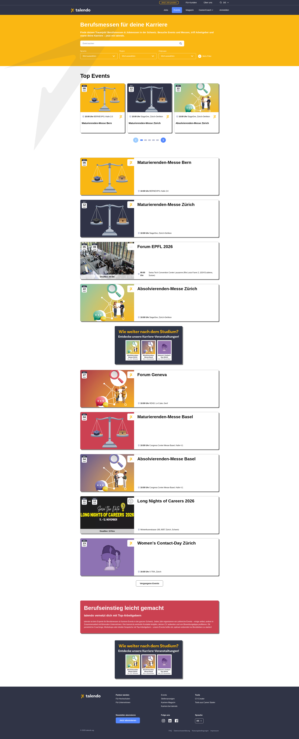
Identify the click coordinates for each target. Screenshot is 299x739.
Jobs (166, 10)
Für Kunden (191, 2)
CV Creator (199, 699)
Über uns (208, 2)
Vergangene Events (149, 583)
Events (177, 10)
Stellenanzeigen (168, 699)
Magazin (190, 10)
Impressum (214, 731)
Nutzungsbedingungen (200, 731)
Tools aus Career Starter (205, 702)
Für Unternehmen (123, 702)
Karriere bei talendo (169, 706)
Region (122, 51)
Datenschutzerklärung (182, 731)
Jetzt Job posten (169, 2)
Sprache (83, 51)
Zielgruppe (163, 51)
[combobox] (99, 56)
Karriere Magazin (168, 702)
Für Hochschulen (123, 699)
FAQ (170, 731)
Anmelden (224, 10)
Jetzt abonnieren (127, 720)
